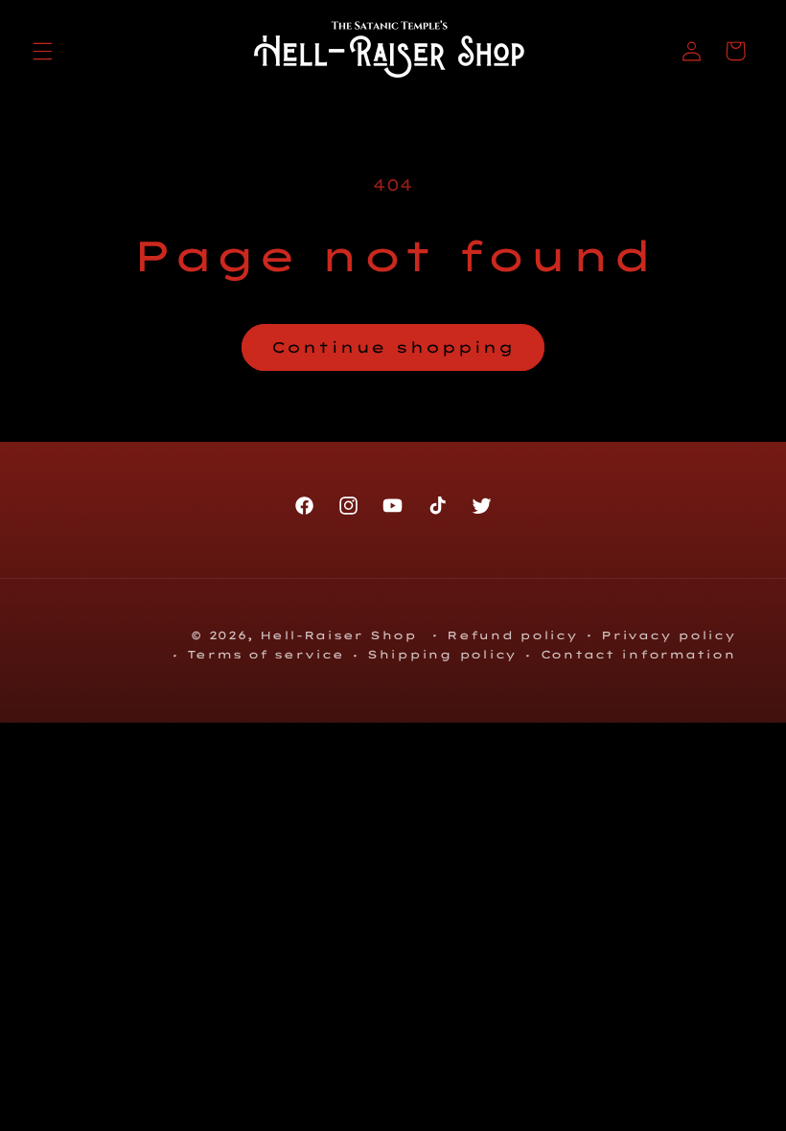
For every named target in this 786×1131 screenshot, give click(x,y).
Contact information (638, 654)
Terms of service (265, 654)
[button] (42, 51)
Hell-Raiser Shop (338, 635)
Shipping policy (442, 654)
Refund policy (512, 635)
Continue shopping (393, 347)
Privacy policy (668, 635)
